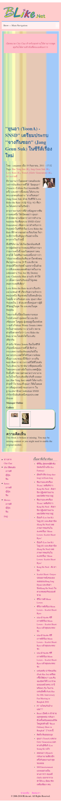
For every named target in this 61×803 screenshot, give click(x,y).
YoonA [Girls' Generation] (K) (36, 172)
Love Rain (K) (13, 172)
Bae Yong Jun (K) (20, 169)
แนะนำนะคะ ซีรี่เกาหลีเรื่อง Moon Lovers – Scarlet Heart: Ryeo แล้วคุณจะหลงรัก (47, 624)
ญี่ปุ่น (8, 475)
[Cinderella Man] (25, 423)
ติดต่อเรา (36, 793)
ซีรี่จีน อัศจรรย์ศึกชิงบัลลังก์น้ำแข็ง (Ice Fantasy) (46, 467)
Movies (7, 500)
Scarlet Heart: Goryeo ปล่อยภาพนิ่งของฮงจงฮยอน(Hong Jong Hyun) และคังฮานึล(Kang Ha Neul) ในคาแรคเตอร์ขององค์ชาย (46, 585)
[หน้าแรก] (24, 18)
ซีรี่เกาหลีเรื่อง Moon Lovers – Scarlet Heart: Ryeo (47, 610)
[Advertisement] (30, 89)
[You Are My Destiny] (14, 416)
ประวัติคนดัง (9, 467)
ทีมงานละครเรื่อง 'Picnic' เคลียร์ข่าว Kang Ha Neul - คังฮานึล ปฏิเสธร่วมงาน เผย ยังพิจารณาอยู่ (46, 489)
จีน (7, 479)
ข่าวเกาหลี (11, 176)
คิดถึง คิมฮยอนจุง (45, 734)
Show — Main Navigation (15, 25)
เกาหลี (9, 471)
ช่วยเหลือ (25, 793)
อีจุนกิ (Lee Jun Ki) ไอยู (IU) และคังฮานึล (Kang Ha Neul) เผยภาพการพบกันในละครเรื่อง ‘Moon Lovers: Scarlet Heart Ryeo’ (47, 528)
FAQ (6, 516)
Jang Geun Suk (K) (40, 169)
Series (6, 483)
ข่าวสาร (8, 459)
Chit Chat (8, 463)
